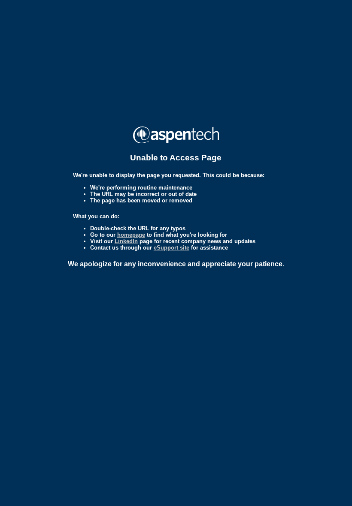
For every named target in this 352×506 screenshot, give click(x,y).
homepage (131, 235)
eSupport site (171, 247)
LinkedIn (126, 241)
